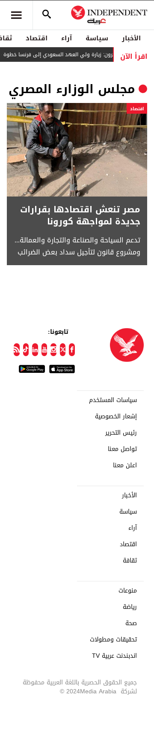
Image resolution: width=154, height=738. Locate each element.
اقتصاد (36, 38)
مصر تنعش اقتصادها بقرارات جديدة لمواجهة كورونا (80, 215)
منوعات (127, 591)
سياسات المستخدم (113, 400)
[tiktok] (26, 349)
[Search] (46, 15)
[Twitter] (63, 349)
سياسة (97, 38)
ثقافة (130, 561)
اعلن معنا (125, 465)
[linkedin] (35, 349)
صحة (131, 623)
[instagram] (53, 349)
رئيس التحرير (121, 433)
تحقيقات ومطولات (113, 639)
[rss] (17, 349)
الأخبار (131, 38)
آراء (66, 38)
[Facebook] (72, 349)
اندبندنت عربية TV (114, 656)
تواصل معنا (122, 449)
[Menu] (16, 15)
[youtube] (44, 349)
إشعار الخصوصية (116, 416)
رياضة (130, 607)
